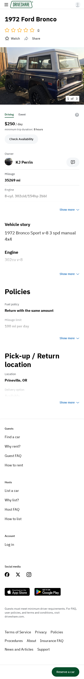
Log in (9, 544)
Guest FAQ (13, 455)
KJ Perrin (24, 162)
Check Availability (21, 139)
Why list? (12, 500)
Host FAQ (12, 509)
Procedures (14, 640)
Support (43, 649)
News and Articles (19, 649)
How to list (13, 519)
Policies (57, 632)
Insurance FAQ (51, 640)
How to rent (14, 465)
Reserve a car (65, 672)
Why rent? (13, 446)
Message (72, 162)
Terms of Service (18, 632)
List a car (12, 490)
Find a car (12, 437)
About (31, 640)
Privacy (41, 632)
